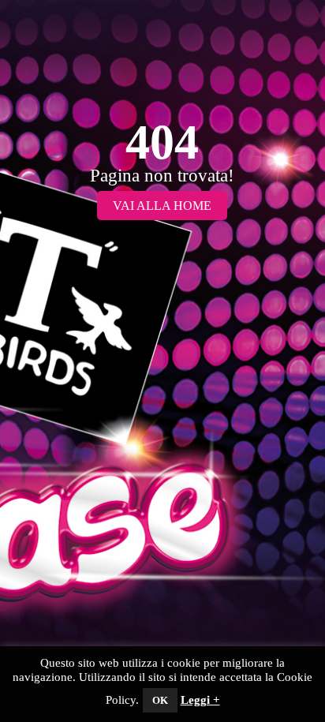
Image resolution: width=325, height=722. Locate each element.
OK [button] (160, 700)
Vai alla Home (162, 205)
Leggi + (200, 700)
